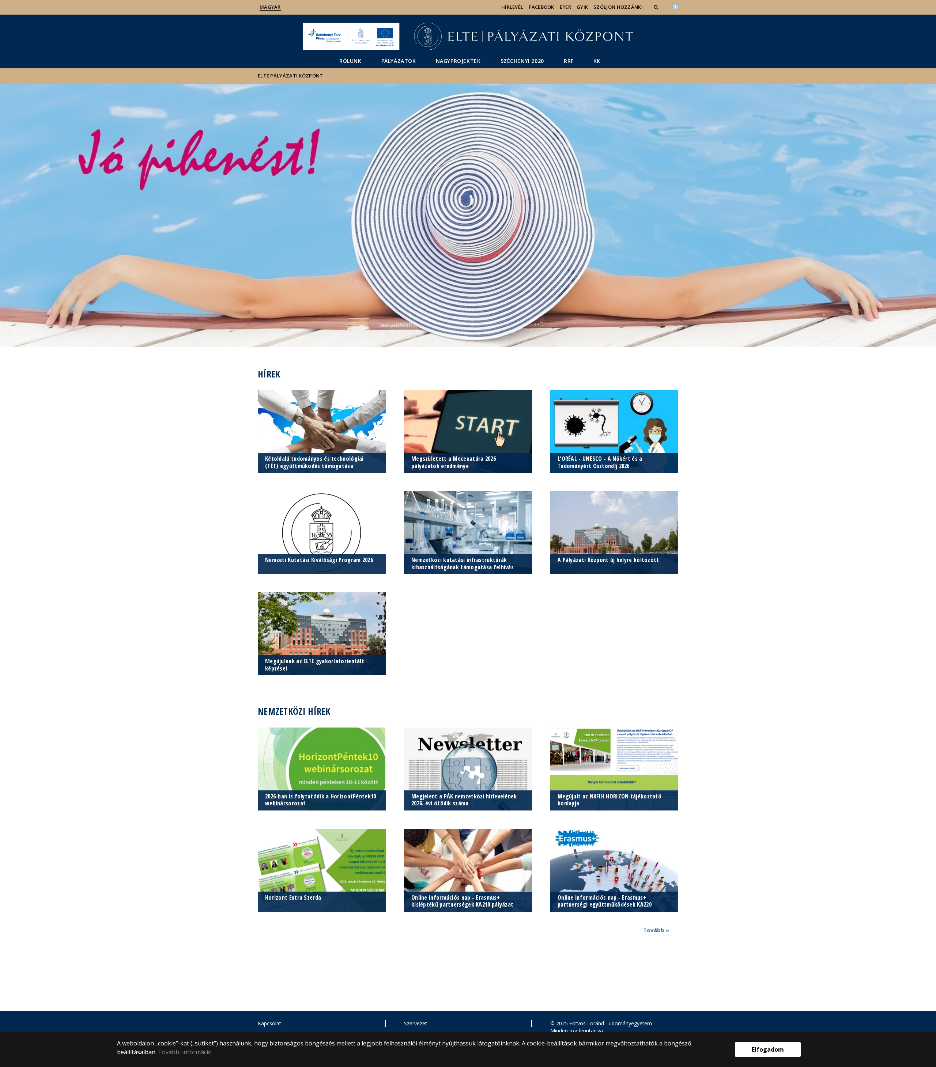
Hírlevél (512, 7)
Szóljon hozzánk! (618, 7)
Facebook (541, 7)
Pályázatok (398, 60)
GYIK (582, 7)
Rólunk (350, 60)
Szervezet (415, 1023)
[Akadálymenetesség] (675, 6)
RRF (569, 60)
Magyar (270, 7)
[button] (657, 7)
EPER (565, 7)
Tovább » (656, 930)
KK (596, 60)
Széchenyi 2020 (522, 60)
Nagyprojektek (458, 60)
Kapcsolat (269, 1023)
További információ (185, 1052)
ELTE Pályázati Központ (290, 75)
